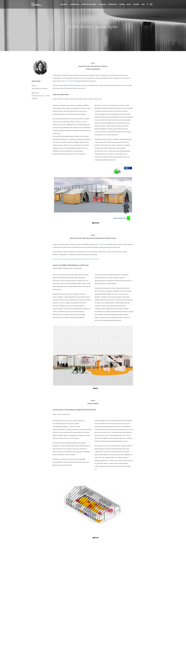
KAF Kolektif (69, 81)
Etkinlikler (112, 4)
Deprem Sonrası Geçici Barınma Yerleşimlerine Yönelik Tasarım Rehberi (76, 258)
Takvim (121, 4)
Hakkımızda (74, 4)
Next (136, 192)
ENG (143, 4)
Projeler (102, 4)
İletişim (136, 4)
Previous (50, 192)
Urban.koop (102, 243)
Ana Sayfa (64, 4)
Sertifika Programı (89, 4)
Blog (129, 4)
